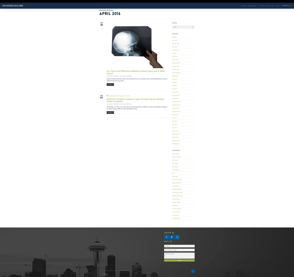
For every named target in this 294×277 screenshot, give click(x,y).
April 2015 (174, 89)
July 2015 (174, 79)
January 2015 (175, 98)
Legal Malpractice (176, 183)
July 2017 (174, 53)
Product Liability (176, 202)
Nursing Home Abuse (177, 195)
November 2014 (176, 105)
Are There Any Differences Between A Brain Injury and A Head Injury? (136, 72)
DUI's (173, 173)
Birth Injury (175, 160)
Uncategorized (175, 215)
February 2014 (175, 134)
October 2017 (175, 50)
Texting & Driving (176, 208)
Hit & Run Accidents (177, 179)
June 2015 (174, 82)
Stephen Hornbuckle (113, 76)
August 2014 (175, 114)
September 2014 (176, 111)
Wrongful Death (176, 218)
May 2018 (174, 47)
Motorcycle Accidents (177, 192)
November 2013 (176, 143)
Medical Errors (175, 186)
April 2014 (174, 127)
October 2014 (175, 108)
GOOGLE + (101, 272)
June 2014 (174, 121)
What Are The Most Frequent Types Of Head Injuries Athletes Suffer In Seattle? (135, 100)
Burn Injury (175, 166)
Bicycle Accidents (176, 157)
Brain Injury (122, 76)
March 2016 (175, 59)
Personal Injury (176, 199)
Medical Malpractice (177, 189)
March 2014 (175, 130)
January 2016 (175, 66)
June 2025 (174, 40)
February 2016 (175, 63)
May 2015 (174, 85)
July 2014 (174, 118)
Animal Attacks (176, 153)
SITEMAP (131, 270)
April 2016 (174, 56)
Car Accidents (175, 170)
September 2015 (176, 72)
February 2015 (175, 95)
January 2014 (175, 137)
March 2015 (175, 92)
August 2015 (175, 76)
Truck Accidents (176, 212)
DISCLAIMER (126, 270)
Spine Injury (175, 205)
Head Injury (128, 76)
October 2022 (175, 43)
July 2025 (174, 37)
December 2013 (176, 140)
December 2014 (176, 101)
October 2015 (175, 69)
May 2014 (174, 124)
